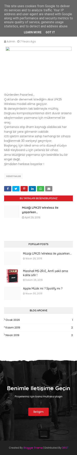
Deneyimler (13, 176)
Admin (11, 41)
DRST (65, 447)
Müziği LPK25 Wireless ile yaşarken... (47, 253)
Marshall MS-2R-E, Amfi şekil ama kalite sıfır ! (45, 273)
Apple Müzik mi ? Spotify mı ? (42, 288)
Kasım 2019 (39, 327)
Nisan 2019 (39, 335)
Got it (50, 32)
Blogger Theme (33, 447)
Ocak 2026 (39, 320)
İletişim (38, 412)
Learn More (32, 32)
